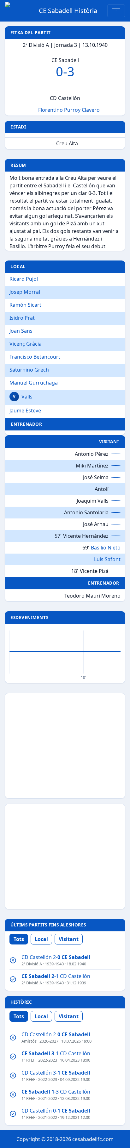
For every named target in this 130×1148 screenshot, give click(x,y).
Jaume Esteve (25, 410)
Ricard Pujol (23, 278)
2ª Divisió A (31, 964)
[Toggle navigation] (116, 10)
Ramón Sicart (25, 304)
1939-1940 (54, 964)
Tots (19, 939)
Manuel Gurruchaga (33, 382)
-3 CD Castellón (55, 1091)
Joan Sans (20, 330)
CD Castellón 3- (55, 1072)
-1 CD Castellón (55, 976)
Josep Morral (24, 291)
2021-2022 (47, 1098)
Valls (26, 396)
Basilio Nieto (106, 547)
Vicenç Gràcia (25, 343)
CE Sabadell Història (68, 10)
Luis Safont (107, 558)
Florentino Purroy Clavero (69, 109)
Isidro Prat (22, 317)
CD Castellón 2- (55, 957)
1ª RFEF (28, 1060)
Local (41, 939)
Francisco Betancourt (34, 356)
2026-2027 (48, 1041)
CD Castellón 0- (55, 1110)
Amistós (29, 1041)
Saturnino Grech (29, 369)
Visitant (69, 939)
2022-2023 (47, 1060)
